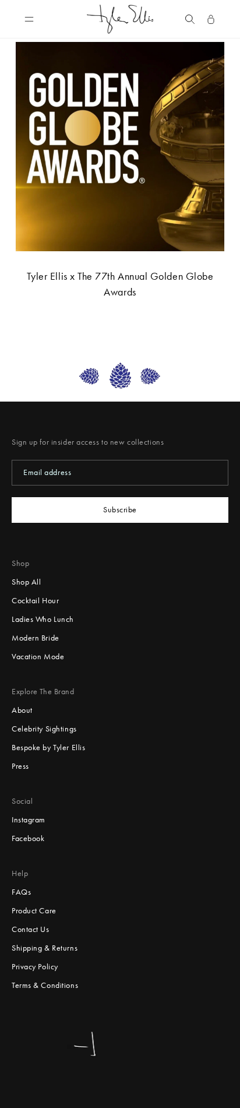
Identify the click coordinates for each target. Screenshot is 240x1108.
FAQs (21, 892)
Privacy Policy (35, 967)
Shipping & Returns (44, 948)
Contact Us (31, 929)
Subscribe (120, 510)
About (22, 710)
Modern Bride (35, 638)
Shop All (26, 582)
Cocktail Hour (35, 601)
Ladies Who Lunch (43, 619)
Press (20, 766)
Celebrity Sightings (44, 729)
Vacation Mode (38, 657)
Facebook (28, 838)
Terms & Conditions (45, 985)
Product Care (34, 911)
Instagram (28, 820)
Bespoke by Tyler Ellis (48, 747)
